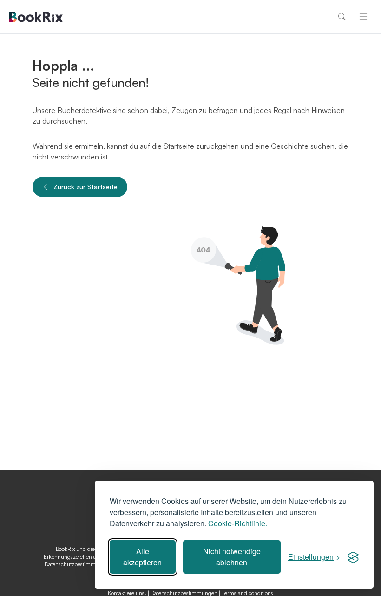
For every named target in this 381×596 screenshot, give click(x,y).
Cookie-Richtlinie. (237, 523)
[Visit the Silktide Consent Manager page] (353, 557)
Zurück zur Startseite (85, 187)
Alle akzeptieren (142, 557)
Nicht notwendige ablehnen (232, 557)
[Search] (342, 16)
